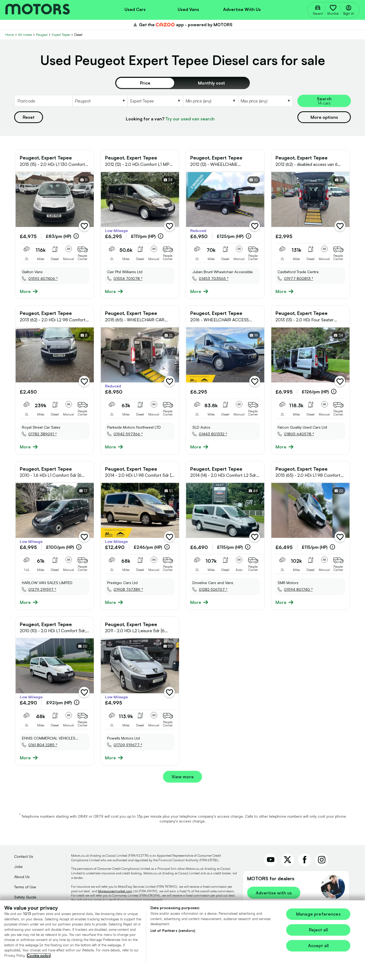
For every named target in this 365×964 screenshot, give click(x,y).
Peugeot (42, 35)
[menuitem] (135, 9)
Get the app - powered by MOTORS (182, 24)
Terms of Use (25, 887)
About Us (22, 876)
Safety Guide (25, 897)
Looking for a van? (170, 119)
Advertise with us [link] (274, 893)
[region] (182, 932)
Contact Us (23, 856)
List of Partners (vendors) (172, 930)
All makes (25, 35)
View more (183, 776)
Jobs (18, 866)
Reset (28, 117)
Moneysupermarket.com (115, 891)
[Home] (37, 10)
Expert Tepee (61, 35)
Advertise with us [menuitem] (242, 9)
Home (9, 35)
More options (324, 117)
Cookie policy (39, 955)
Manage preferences (318, 914)
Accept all (318, 945)
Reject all (318, 930)
